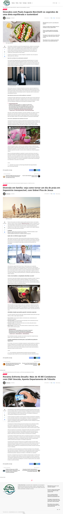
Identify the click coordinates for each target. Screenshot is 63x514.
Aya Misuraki (8, 193)
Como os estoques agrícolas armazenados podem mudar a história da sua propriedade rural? (50, 31)
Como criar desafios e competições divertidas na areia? (29, 231)
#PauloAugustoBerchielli (28, 109)
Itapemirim (33, 352)
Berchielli (11, 164)
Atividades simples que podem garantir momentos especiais (17, 232)
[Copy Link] (52, 18)
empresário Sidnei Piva (20, 352)
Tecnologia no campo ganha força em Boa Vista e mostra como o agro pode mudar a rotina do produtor (51, 36)
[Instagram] (53, 3)
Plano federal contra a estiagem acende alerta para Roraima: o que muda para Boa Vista (51, 40)
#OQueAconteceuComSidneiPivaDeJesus (25, 332)
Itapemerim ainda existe (28, 352)
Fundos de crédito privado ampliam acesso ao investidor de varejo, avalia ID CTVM (51, 27)
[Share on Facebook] (49, 18)
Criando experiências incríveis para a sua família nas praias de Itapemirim (19, 233)
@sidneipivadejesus (12, 329)
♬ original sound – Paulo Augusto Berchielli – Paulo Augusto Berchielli (21, 110)
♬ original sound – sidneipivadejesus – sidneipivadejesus (19, 333)
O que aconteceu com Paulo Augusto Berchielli (20, 164)
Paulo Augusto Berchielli (32, 164)
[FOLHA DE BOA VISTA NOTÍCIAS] (6, 3)
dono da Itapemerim (13, 352)
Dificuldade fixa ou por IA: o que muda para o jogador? (51, 23)
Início (3, 7)
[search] (54, 3)
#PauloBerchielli (17, 109)
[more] (32, 3)
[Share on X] (51, 18)
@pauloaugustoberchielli (13, 103)
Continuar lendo (2, 370)
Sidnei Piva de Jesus (25, 223)
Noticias (5, 9)
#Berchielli (21, 109)
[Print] (54, 18)
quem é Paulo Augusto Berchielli (13, 166)
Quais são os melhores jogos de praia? (14, 231)
